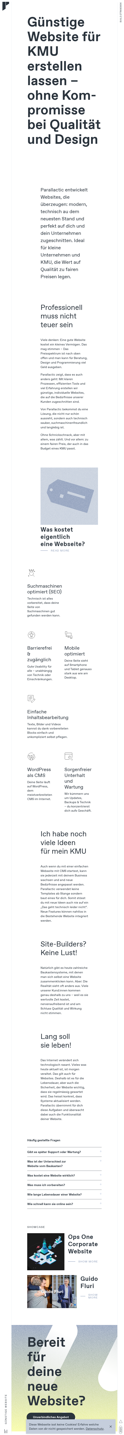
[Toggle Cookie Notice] (120, 1421)
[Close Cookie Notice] (110, 1426)
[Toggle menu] (5, 1430)
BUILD (121, 12)
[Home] (5, 6)
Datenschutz (95, 1429)
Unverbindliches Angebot (51, 1417)
